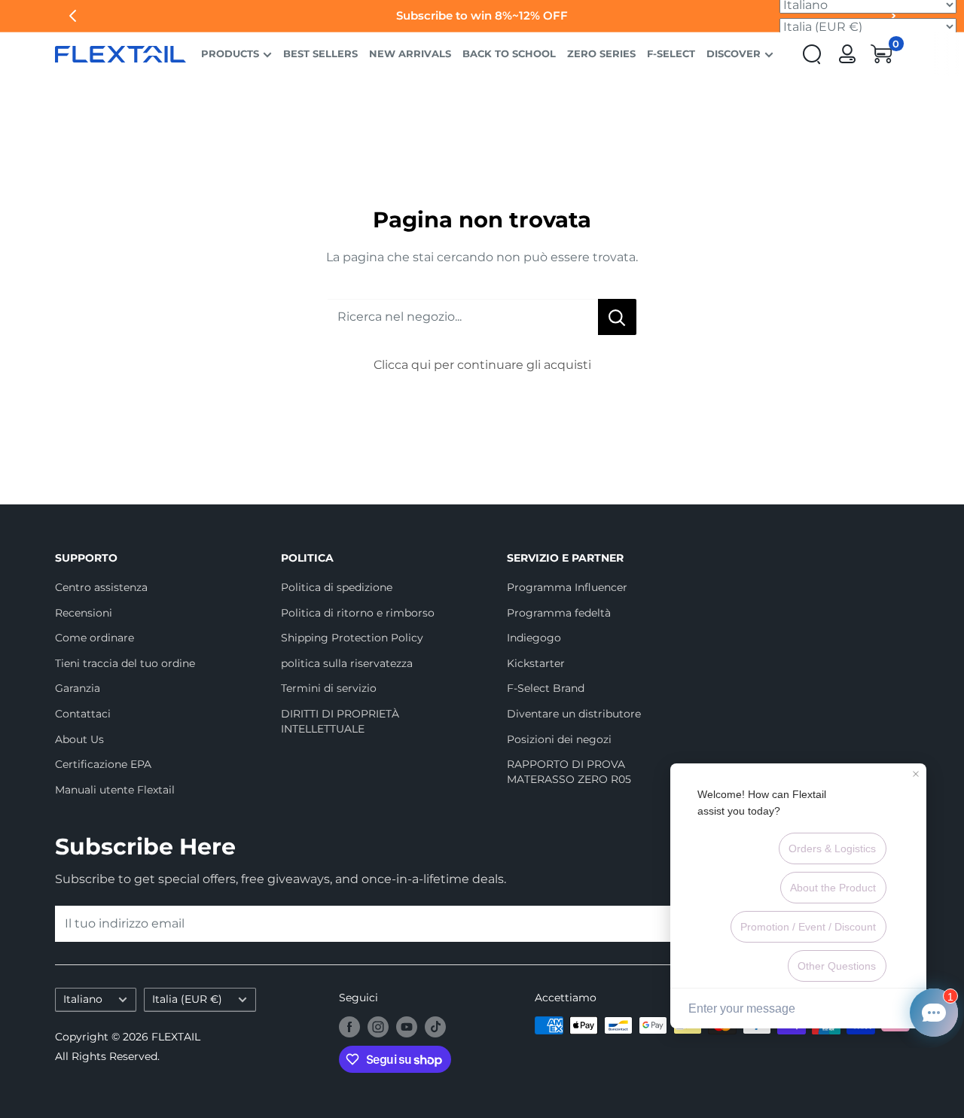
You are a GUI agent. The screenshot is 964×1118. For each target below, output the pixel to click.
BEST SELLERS (320, 53)
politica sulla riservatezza (347, 663)
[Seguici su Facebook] (349, 1026)
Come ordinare (94, 637)
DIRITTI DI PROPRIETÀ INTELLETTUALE (340, 721)
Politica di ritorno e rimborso (358, 613)
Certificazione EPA (103, 764)
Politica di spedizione (336, 587)
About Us (79, 739)
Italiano (82, 999)
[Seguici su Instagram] (378, 1026)
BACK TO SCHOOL (509, 53)
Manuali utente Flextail (115, 790)
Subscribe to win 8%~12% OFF (482, 15)
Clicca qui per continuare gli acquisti (482, 365)
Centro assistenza (101, 587)
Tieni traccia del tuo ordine (125, 663)
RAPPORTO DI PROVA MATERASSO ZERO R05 (569, 771)
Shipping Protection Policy (352, 637)
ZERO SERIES (601, 53)
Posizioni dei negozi (559, 739)
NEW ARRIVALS (410, 53)
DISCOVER (733, 53)
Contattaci (83, 713)
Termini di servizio (329, 688)
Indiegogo (534, 637)
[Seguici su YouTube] (406, 1026)
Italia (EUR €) (187, 999)
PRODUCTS (230, 53)
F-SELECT (671, 53)
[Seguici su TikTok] (435, 1026)
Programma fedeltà (559, 613)
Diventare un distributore (574, 713)
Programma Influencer (567, 587)
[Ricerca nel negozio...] (617, 317)
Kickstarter (536, 663)
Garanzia (77, 688)
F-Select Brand (545, 688)
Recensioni (83, 613)
